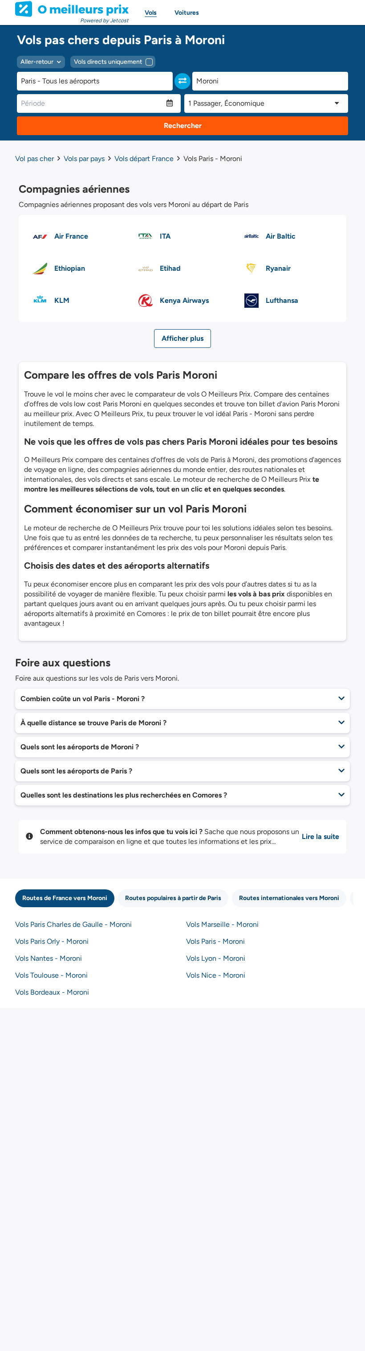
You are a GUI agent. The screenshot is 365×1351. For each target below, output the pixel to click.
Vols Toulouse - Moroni (51, 975)
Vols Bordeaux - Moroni (52, 992)
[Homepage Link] (72, 9)
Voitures (186, 13)
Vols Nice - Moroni (215, 975)
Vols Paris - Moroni (215, 941)
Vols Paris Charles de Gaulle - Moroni (73, 924)
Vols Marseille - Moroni (222, 924)
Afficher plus (182, 338)
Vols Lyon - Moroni (215, 958)
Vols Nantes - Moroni (48, 958)
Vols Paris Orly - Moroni (52, 941)
